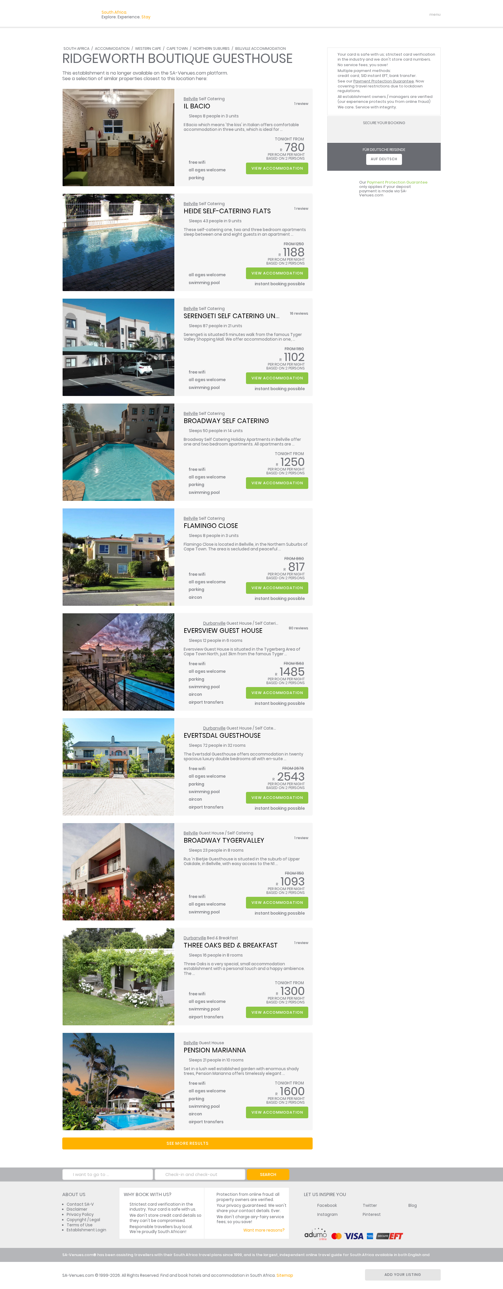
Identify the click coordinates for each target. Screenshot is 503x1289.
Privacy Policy (80, 1214)
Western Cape (148, 48)
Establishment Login (86, 1230)
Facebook (327, 1205)
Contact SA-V (80, 1204)
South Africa (76, 48)
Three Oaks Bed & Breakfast (231, 945)
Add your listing (403, 1274)
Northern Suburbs (211, 48)
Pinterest (372, 1214)
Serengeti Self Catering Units (234, 316)
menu (424, 14)
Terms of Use (80, 1225)
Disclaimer (77, 1209)
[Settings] (410, 14)
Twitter (370, 1205)
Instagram (327, 1214)
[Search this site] (390, 14)
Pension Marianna (215, 1050)
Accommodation (112, 48)
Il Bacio (197, 106)
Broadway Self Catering (226, 420)
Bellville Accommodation (260, 48)
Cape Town (177, 48)
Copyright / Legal (83, 1220)
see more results (188, 1143)
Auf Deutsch (384, 159)
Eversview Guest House (223, 630)
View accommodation (277, 168)
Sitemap (285, 1275)
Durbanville (214, 623)
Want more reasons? (264, 1230)
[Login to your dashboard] (400, 14)
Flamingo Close (211, 525)
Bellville (191, 99)
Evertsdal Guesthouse (222, 735)
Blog (412, 1205)
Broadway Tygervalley (224, 840)
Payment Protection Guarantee (383, 81)
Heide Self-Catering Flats (227, 211)
